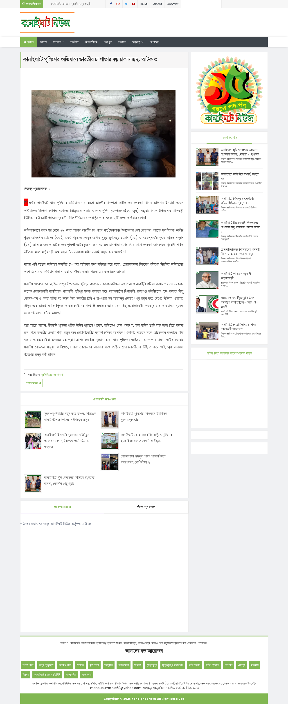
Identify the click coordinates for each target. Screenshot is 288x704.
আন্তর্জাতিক (91, 42)
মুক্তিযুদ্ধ (152, 665)
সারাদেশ (57, 42)
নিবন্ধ (25, 674)
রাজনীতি (74, 42)
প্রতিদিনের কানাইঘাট (52, 374)
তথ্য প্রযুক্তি (46, 665)
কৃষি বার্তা (94, 665)
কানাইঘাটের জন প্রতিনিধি (47, 674)
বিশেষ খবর (28, 665)
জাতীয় (43, 42)
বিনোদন (122, 42)
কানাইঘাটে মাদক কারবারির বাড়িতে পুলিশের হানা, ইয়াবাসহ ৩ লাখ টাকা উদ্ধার (146, 438)
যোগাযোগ (154, 42)
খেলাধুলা (108, 42)
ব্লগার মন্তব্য (64, 507)
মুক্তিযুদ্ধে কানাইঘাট (172, 665)
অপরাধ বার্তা (65, 665)
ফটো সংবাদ (194, 665)
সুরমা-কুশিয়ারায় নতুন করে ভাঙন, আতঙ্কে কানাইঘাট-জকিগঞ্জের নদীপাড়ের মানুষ (70, 416)
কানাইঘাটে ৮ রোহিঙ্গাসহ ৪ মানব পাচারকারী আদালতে (238, 327)
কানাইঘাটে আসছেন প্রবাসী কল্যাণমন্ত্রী (70, 4)
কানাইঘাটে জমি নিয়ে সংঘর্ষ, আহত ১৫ (240, 176)
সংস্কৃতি (108, 665)
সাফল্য (137, 665)
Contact (172, 4)
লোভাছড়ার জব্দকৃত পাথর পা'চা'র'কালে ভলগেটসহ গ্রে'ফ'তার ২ (143, 459)
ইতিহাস (255, 665)
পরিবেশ (228, 665)
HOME (144, 4)
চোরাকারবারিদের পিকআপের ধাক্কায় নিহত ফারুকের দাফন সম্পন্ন (240, 251)
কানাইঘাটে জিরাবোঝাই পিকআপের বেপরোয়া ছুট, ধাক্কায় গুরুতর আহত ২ (240, 227)
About (157, 4)
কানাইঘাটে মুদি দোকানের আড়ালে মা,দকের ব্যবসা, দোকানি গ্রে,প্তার (69, 480)
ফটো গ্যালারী (212, 665)
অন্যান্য (136, 42)
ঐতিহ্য (241, 665)
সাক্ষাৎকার (87, 674)
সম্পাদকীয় (71, 674)
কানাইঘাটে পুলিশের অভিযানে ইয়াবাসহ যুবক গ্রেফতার (144, 416)
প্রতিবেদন (123, 665)
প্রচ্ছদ (30, 42)
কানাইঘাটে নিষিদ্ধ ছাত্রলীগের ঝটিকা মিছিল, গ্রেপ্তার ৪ (237, 201)
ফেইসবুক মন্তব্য (147, 507)
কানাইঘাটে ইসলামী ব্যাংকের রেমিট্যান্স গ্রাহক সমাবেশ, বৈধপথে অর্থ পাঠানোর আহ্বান (67, 441)
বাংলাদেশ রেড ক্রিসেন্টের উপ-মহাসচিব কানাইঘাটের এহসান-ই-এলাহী (239, 302)
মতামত (80, 665)
